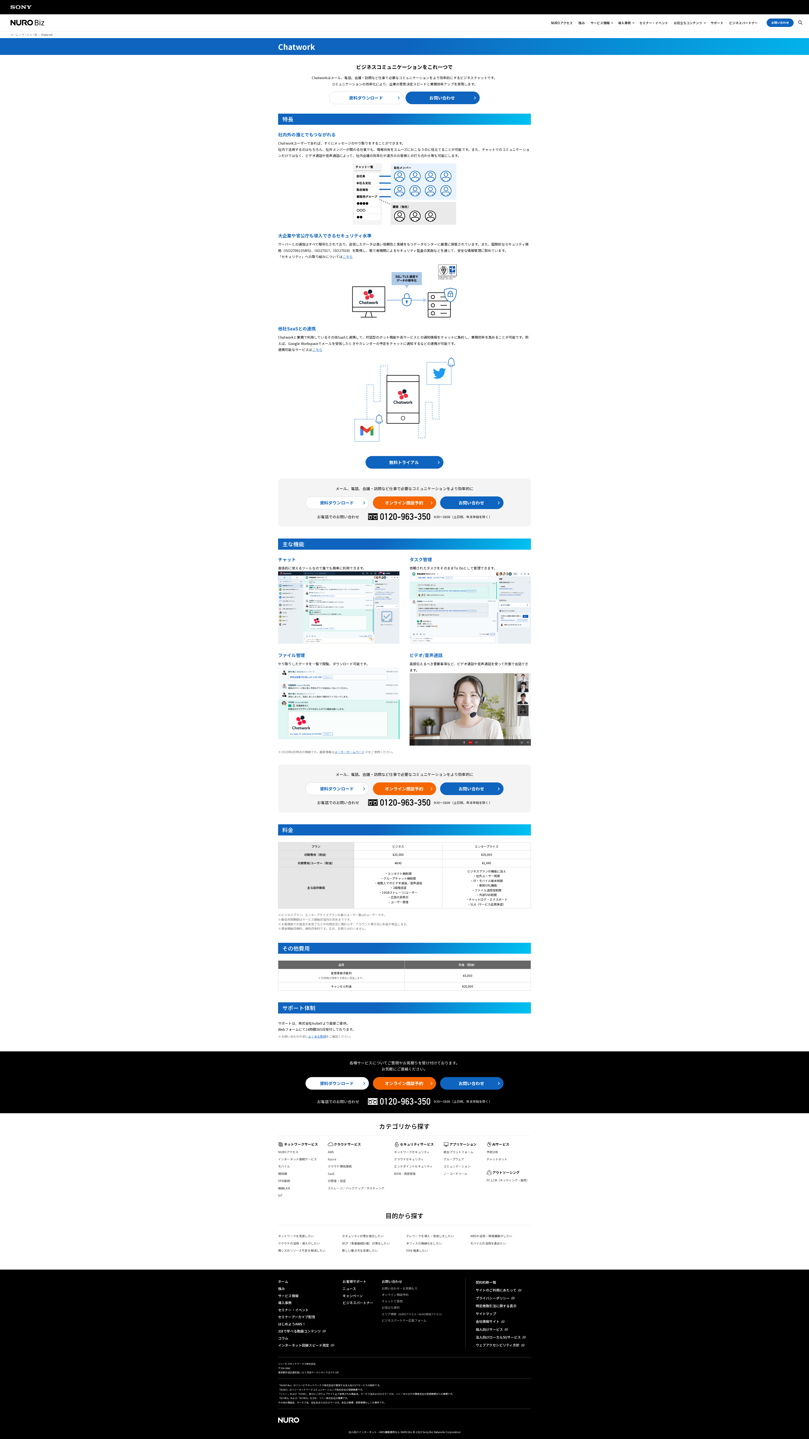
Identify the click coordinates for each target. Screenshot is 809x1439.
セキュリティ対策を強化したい (363, 1236)
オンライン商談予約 (404, 503)
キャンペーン (353, 1295)
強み (581, 22)
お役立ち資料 (391, 1307)
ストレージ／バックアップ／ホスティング (356, 1188)
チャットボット (496, 1159)
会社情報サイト (488, 1321)
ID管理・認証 (337, 1181)
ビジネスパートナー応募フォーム (404, 1320)
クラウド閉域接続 (340, 1166)
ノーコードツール (455, 1174)
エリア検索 (413, 1314)
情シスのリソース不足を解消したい (302, 1250)
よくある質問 (317, 1036)
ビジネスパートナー (743, 22)
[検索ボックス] (800, 22)
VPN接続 (284, 1181)
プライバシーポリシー (493, 1298)
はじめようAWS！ (292, 1323)
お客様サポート (354, 1281)
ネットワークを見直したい (296, 1236)
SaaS (331, 1174)
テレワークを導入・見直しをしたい (430, 1236)
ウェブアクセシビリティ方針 (498, 1344)
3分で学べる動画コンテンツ (299, 1331)
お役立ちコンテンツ (688, 22)
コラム (283, 1338)
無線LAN (284, 1188)
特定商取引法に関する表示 (496, 1305)
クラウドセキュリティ (409, 1159)
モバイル (284, 1166)
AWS (331, 1152)
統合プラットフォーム (458, 1152)
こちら (348, 256)
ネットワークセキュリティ (412, 1152)
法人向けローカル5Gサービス (498, 1337)
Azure (332, 1159)
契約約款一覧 (486, 1282)
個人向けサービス (489, 1329)
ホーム (14, 34)
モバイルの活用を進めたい (488, 1243)
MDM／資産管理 (405, 1174)
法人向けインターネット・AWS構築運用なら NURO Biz (380, 1432)
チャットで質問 (392, 1301)
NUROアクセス (562, 22)
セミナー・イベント (653, 22)
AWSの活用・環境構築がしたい (491, 1236)
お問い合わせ (442, 98)
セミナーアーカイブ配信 (296, 1316)
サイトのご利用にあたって (496, 1290)
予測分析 (492, 1152)
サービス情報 (600, 22)
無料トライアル (404, 462)
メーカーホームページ (349, 752)
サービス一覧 (29, 34)
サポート (717, 22)
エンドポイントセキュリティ (413, 1166)
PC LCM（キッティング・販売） (508, 1180)
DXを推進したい (417, 1250)
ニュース (349, 1288)
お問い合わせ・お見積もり (400, 1288)
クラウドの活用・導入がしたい (299, 1243)
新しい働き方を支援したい (360, 1250)
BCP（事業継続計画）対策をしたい (366, 1243)
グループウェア (453, 1159)
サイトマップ (486, 1313)
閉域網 (282, 1174)
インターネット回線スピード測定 (303, 1345)
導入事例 (624, 22)
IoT (280, 1195)
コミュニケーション (456, 1166)
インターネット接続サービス (297, 1159)
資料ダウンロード (366, 98)
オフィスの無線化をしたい (424, 1243)
